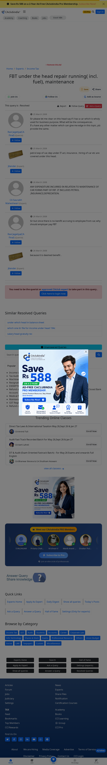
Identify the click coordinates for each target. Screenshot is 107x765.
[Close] (86, 351)
